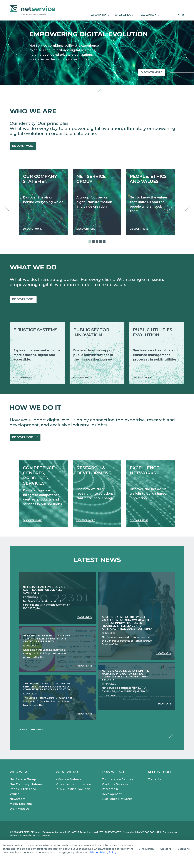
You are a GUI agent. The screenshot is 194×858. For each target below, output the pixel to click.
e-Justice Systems (68, 779)
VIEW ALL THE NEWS (31, 729)
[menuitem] (100, 15)
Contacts (154, 779)
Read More (84, 616)
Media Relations (21, 803)
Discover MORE (23, 299)
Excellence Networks (117, 799)
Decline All (184, 849)
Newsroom (17, 799)
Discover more (151, 72)
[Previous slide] (11, 206)
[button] (90, 241)
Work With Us (19, 808)
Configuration (146, 849)
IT (183, 15)
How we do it (114, 772)
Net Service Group (23, 779)
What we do (67, 772)
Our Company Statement (28, 784)
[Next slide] (183, 206)
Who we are (21, 772)
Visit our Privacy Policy (102, 852)
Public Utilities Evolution (73, 789)
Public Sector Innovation (73, 784)
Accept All (165, 849)
